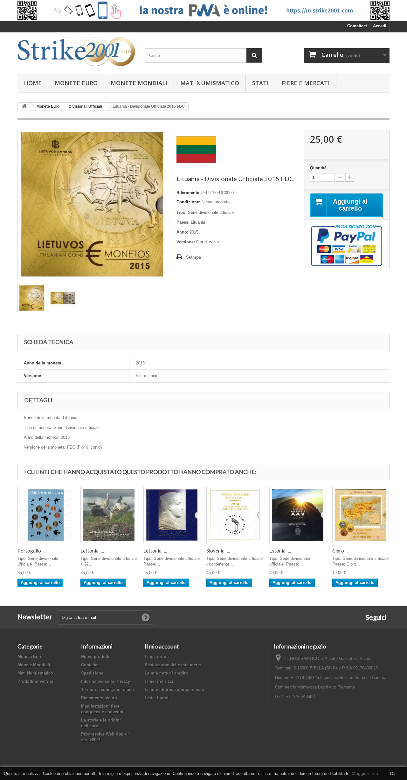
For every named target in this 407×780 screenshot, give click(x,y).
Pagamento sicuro (99, 697)
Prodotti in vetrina (35, 681)
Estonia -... (280, 550)
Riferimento (187, 192)
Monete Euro (76, 83)
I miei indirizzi (159, 681)
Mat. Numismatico (209, 83)
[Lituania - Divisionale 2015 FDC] (32, 298)
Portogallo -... (31, 550)
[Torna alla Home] (24, 107)
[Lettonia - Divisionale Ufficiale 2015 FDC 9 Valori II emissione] (108, 515)
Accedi (379, 26)
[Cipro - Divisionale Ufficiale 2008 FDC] (360, 515)
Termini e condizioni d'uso (107, 689)
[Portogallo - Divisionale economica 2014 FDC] (45, 515)
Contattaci (357, 26)
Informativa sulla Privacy (105, 681)
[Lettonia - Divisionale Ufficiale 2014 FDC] (171, 515)
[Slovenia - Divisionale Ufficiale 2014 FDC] (234, 515)
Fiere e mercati (306, 83)
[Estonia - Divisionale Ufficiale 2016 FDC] (297, 515)
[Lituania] (196, 149)
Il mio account (162, 646)
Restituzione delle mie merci (173, 664)
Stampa (193, 257)
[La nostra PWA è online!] (203, 10)
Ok (393, 773)
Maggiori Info (365, 773)
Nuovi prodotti (95, 656)
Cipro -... (340, 550)
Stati (260, 83)
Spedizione (92, 673)
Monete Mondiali (139, 83)
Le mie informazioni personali (174, 689)
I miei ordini (157, 656)
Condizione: (188, 202)
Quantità (318, 168)
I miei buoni (157, 697)
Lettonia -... (92, 550)
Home (33, 83)
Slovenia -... (218, 550)
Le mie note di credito (166, 673)
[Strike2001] (76, 51)
